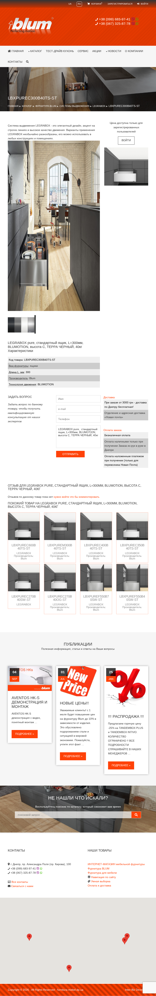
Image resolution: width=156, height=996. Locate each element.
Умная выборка (100, 881)
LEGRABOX (99, 106)
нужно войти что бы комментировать (76, 496)
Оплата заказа (112, 430)
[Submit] (136, 815)
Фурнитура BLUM (45, 106)
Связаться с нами (22, 886)
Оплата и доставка (99, 885)
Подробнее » (24, 733)
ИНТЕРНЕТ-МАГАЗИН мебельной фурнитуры (116, 864)
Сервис (83, 51)
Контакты (15, 61)
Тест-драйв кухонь (60, 51)
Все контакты (20, 881)
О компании (134, 51)
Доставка (109, 397)
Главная (17, 51)
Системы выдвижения (74, 106)
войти (126, 140)
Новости (114, 51)
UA (69, 4)
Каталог (36, 51)
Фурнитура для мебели (102, 872)
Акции (96, 51)
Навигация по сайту (103, 877)
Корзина (96, 4)
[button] (125, 941)
